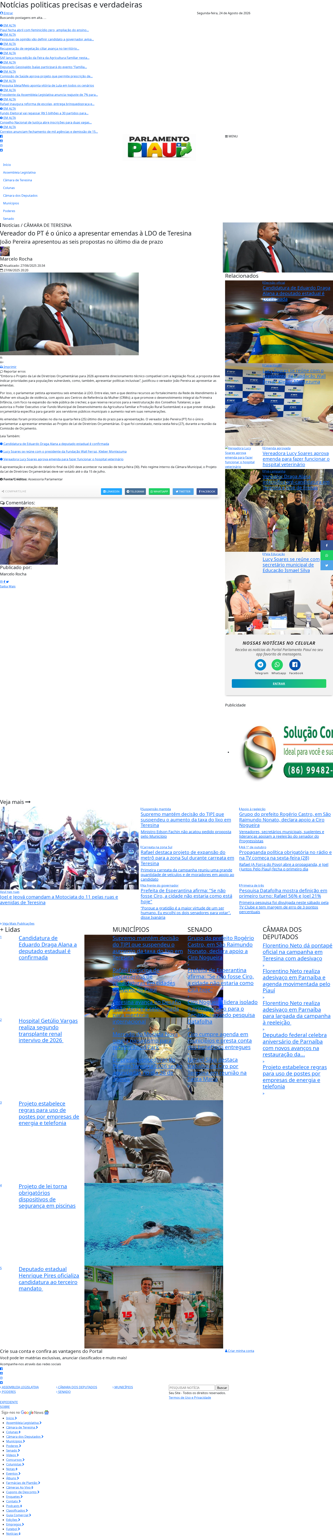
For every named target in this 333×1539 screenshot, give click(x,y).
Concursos (14, 1460)
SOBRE (5, 1407)
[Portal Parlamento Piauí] (161, 147)
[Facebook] (4, 582)
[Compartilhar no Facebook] (326, 545)
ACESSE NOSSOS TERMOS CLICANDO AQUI (80, 1534)
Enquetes (13, 1497)
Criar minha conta (240, 1351)
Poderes (9, 211)
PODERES (8, 1392)
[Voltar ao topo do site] (327, 923)
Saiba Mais (8, 586)
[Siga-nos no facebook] (1, 136)
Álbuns (11, 1478)
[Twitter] (7, 582)
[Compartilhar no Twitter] (326, 565)
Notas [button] (11, 1469)
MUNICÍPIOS (123, 1387)
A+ (2, 362)
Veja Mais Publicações (18, 923)
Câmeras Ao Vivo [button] (18, 1487)
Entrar (8, 13)
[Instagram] (1, 582)
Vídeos (11, 1455)
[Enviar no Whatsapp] (326, 555)
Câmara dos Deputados (20, 195)
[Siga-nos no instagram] (1, 145)
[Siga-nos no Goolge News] (25, 1412)
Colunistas (14, 1464)
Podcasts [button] (13, 1506)
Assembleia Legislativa (19, 172)
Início (7, 165)
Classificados (16, 1510)
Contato (12, 1501)
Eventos (12, 1473)
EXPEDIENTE (9, 1402)
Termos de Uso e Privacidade (190, 1397)
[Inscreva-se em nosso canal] (1, 141)
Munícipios (11, 203)
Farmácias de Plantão (22, 1483)
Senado (8, 219)
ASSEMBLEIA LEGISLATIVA (20, 1387)
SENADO (64, 1392)
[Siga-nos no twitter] (1, 150)
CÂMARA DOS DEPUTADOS (77, 1387)
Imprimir (10, 367)
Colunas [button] (12, 1432)
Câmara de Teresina (17, 180)
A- (1, 357)
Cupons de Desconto (21, 1492)
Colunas (9, 188)
